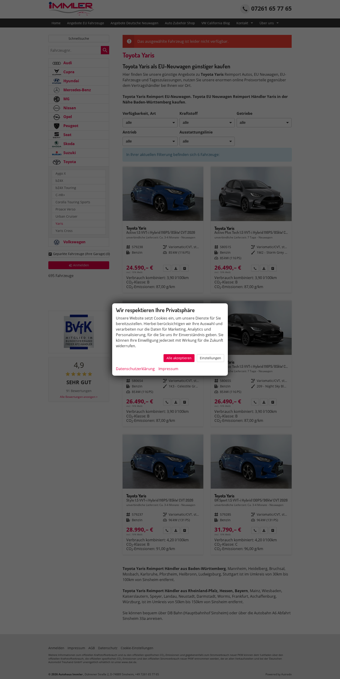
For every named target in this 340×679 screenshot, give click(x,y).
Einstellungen (210, 358)
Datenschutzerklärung (135, 368)
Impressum (168, 368)
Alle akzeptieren (179, 358)
